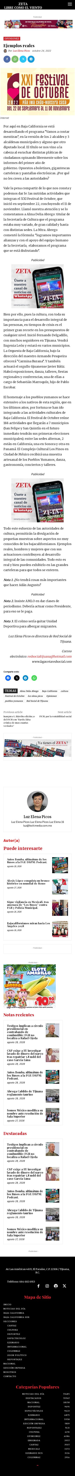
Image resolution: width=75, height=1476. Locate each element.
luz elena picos (35, 696)
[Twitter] (23, 59)
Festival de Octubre (14, 696)
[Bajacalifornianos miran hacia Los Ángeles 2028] (60, 929)
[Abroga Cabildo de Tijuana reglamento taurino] (52, 1096)
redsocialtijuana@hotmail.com (49, 656)
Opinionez (12, 38)
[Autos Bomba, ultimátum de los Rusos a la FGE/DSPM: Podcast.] (60, 865)
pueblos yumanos (14, 701)
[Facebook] (6, 59)
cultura (64, 691)
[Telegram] (31, 59)
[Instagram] (47, 1286)
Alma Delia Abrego (29, 691)
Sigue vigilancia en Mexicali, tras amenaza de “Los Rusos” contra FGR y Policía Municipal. (28, 904)
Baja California (49, 691)
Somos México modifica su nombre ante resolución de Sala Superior (25, 1113)
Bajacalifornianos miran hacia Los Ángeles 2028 (28, 924)
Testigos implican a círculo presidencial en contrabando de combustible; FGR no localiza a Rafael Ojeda (25, 1032)
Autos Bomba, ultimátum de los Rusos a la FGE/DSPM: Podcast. (27, 861)
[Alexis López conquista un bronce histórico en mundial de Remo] (60, 886)
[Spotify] (55, 1286)
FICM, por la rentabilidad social (55, 716)
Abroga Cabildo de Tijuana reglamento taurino (25, 1092)
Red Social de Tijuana (37, 701)
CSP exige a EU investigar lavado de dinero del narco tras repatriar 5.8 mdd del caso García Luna (25, 1055)
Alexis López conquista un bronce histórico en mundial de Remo (28, 882)
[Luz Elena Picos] (5, 51)
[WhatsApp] (15, 59)
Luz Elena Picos (21, 50)
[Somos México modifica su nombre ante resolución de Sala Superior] (52, 1115)
